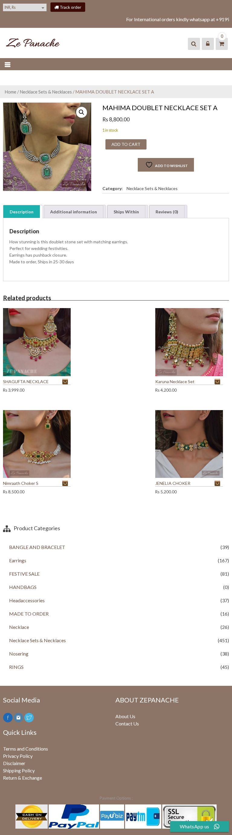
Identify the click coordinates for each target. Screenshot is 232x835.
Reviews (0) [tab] (167, 211)
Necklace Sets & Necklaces (46, 91)
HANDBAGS (23, 587)
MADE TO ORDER (29, 613)
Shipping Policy (19, 770)
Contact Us (127, 723)
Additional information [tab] (73, 211)
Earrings (17, 560)
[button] (81, 112)
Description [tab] (22, 211)
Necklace (19, 627)
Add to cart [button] (66, 381)
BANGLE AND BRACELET (37, 547)
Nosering (18, 653)
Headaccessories (27, 600)
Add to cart (125, 144)
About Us (125, 716)
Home (10, 91)
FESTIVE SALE (24, 574)
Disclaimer (14, 763)
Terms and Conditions (25, 748)
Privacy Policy (18, 756)
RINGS (16, 667)
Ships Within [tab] (126, 211)
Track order (70, 7)
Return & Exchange (22, 778)
